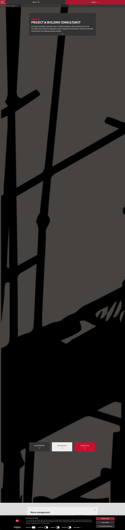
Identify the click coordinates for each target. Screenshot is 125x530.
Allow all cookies (105, 518)
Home (2, 5)
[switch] (46, 527)
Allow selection (105, 522)
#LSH (62, 446)
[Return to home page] (3, 2)
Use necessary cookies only (105, 526)
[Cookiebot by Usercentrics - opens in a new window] (17, 527)
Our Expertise (39, 446)
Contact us (84, 446)
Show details (77, 527)
